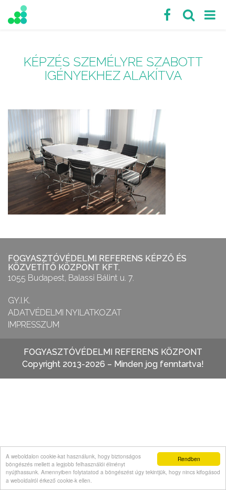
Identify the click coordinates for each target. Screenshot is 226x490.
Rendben (189, 459)
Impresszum (33, 325)
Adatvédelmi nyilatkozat (64, 313)
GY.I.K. (19, 300)
